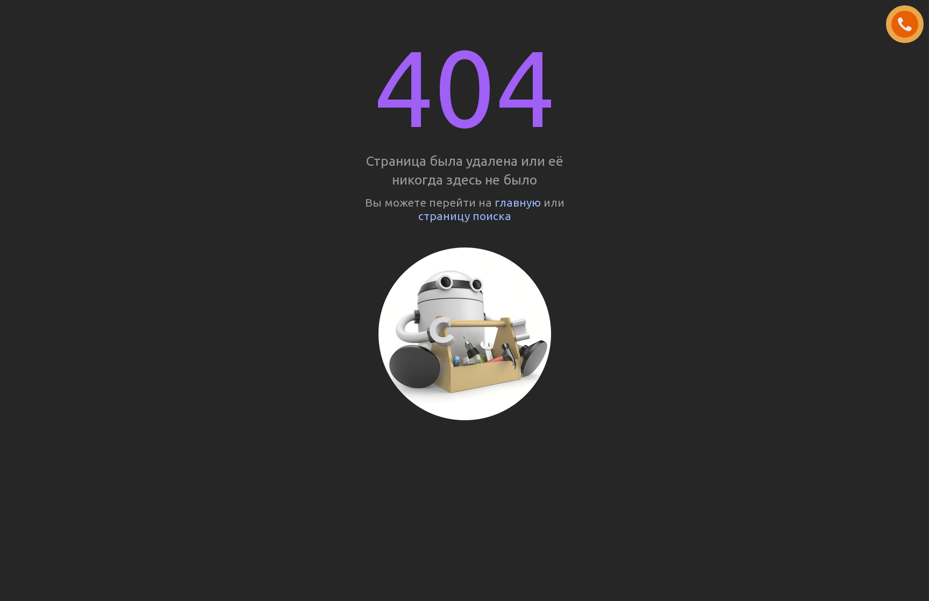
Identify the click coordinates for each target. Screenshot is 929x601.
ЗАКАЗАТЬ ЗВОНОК (909, 24)
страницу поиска (464, 215)
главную (518, 202)
